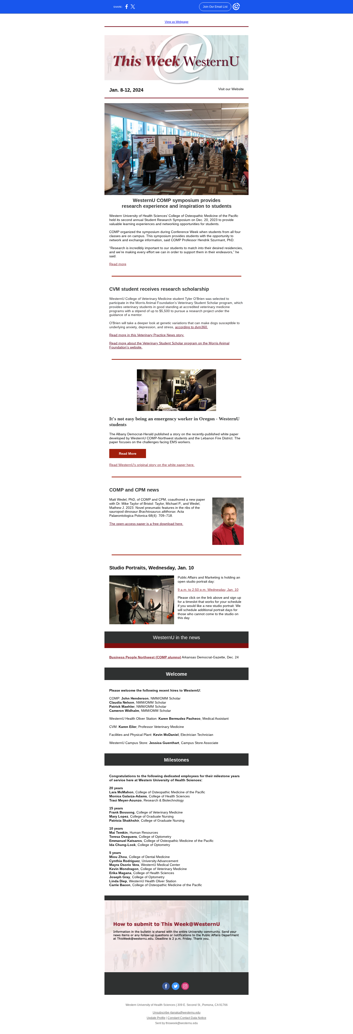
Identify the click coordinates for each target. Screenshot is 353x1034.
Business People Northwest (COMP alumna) (145, 657)
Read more (117, 264)
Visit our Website (231, 89)
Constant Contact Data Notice (187, 1018)
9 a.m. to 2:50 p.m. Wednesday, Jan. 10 (208, 590)
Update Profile (156, 1018)
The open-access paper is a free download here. (146, 524)
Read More (127, 453)
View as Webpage (177, 22)
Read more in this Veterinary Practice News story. (146, 335)
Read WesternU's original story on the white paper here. (152, 465)
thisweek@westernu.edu (182, 1023)
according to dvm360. (191, 327)
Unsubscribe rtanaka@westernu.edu (177, 1012)
